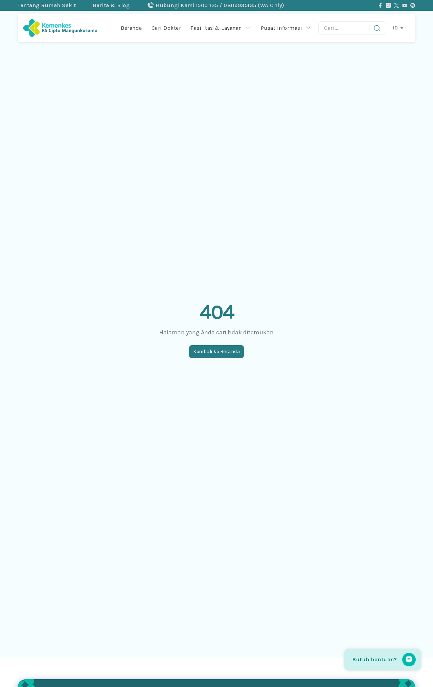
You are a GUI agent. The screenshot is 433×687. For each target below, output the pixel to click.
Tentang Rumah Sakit (47, 5)
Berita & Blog (111, 5)
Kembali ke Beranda (216, 351)
